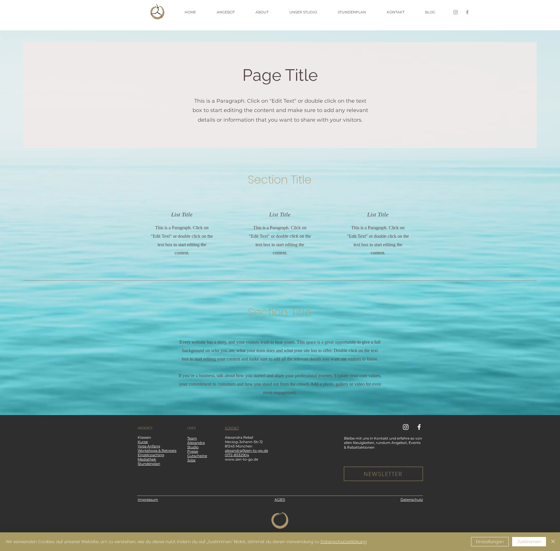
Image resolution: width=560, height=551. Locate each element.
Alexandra (196, 442)
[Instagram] (456, 12)
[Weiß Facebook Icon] (419, 427)
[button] (233, 12)
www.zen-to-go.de (241, 459)
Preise (192, 451)
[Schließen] (553, 541)
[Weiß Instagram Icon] (406, 427)
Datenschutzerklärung (344, 542)
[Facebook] (467, 12)
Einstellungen (490, 542)
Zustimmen (529, 542)
